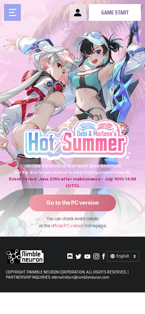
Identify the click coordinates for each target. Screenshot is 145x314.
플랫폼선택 (78, 12)
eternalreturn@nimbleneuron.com (80, 277)
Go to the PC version (72, 202)
